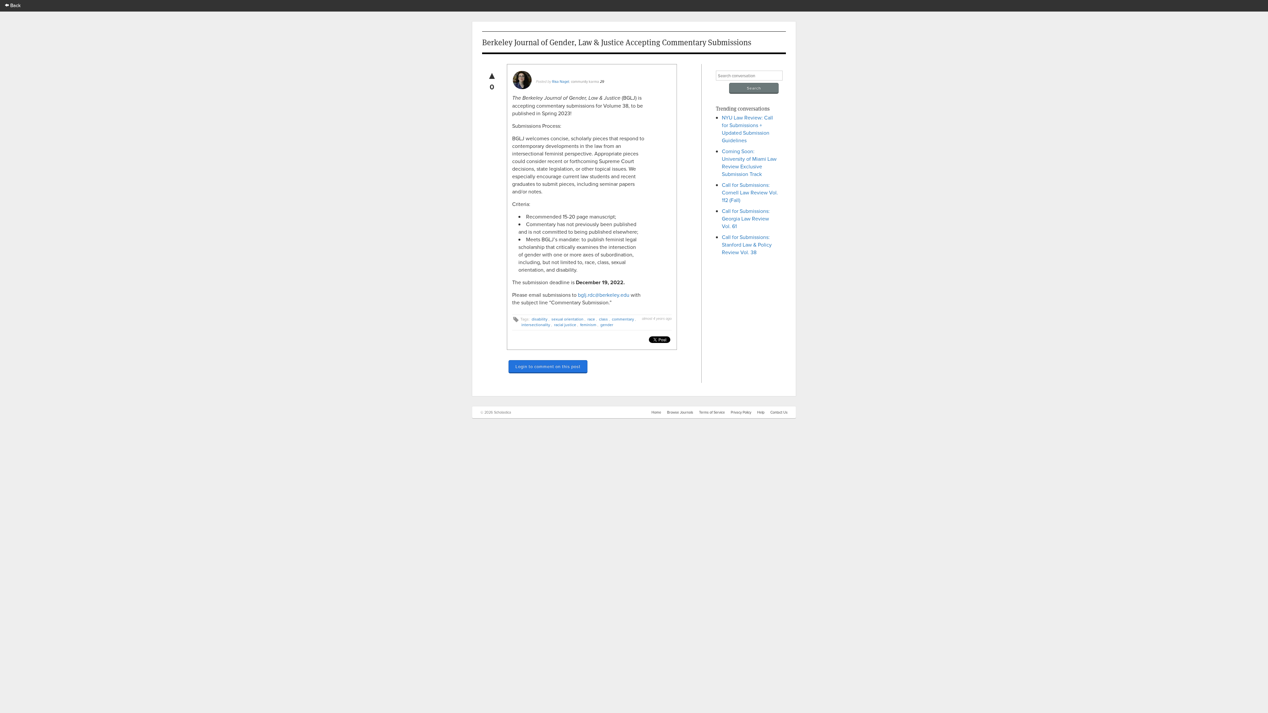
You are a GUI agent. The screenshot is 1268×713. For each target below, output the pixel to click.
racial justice (565, 324)
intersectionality (535, 324)
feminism (588, 324)
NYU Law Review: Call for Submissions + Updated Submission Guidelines (747, 129)
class (603, 319)
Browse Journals (680, 412)
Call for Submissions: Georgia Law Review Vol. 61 (746, 218)
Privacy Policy (741, 412)
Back (15, 5)
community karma (585, 81)
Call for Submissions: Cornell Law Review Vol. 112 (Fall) (750, 192)
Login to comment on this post (548, 366)
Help (760, 412)
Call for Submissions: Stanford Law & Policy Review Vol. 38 (747, 244)
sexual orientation (567, 319)
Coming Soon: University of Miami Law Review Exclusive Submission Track (749, 163)
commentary (623, 319)
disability (539, 319)
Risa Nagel (560, 81)
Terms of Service (712, 412)
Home (656, 412)
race (591, 319)
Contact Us (779, 412)
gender (606, 324)
